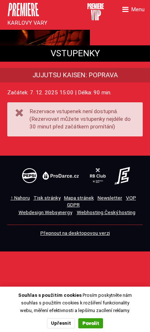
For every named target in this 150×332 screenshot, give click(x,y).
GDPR (73, 205)
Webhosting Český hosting (106, 212)
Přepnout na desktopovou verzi (75, 233)
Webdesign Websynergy (45, 212)
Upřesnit (61, 323)
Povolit (90, 323)
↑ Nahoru (20, 198)
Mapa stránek (79, 198)
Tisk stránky (46, 198)
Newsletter (110, 198)
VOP (131, 198)
